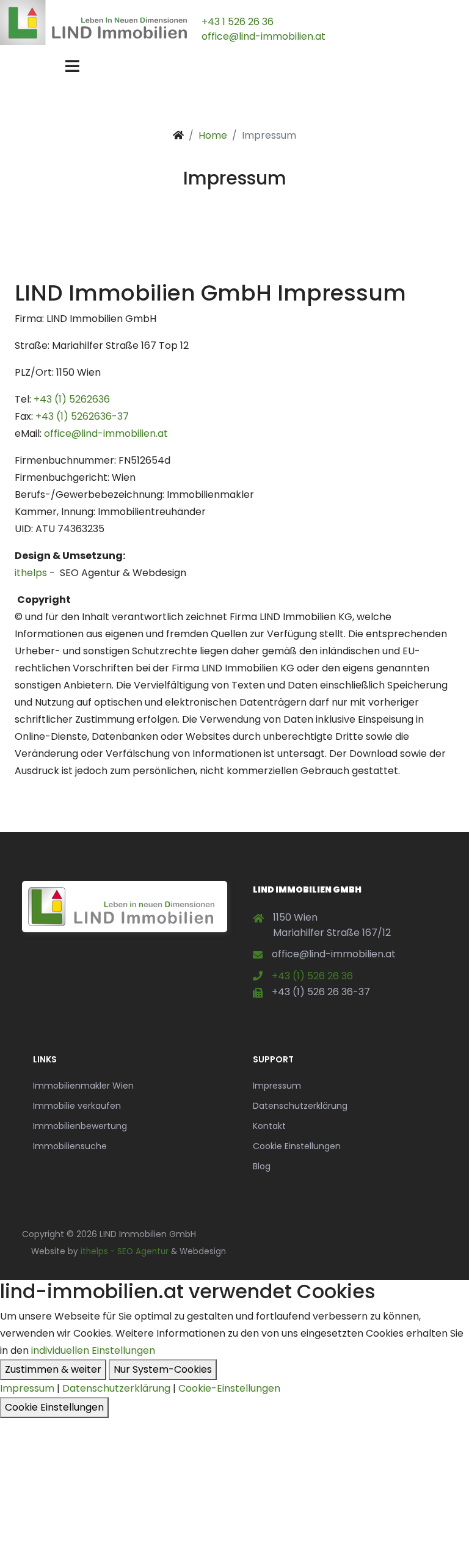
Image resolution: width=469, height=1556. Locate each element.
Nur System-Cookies (163, 1369)
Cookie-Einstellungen (229, 1388)
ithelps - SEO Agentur (125, 1251)
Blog (262, 1166)
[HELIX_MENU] (72, 66)
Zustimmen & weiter (53, 1369)
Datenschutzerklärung (300, 1106)
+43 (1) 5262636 (72, 399)
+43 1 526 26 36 (238, 22)
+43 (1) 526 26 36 (312, 976)
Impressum (277, 1085)
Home (212, 135)
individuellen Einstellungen (93, 1350)
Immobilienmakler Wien (83, 1085)
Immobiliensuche (70, 1146)
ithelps (31, 573)
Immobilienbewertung (80, 1126)
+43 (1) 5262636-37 (82, 416)
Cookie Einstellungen (297, 1146)
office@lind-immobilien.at (263, 36)
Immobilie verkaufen (77, 1106)
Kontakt (269, 1126)
